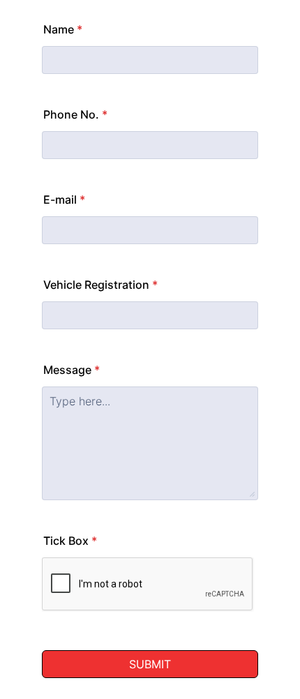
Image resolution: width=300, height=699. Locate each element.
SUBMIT (150, 664)
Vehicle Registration (100, 285)
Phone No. (75, 114)
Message (71, 370)
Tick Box (70, 541)
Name (62, 29)
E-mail (64, 199)
